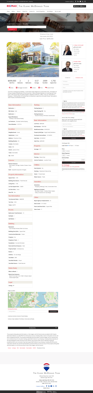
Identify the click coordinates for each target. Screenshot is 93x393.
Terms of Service (69, 113)
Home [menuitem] (8, 11)
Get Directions (53, 311)
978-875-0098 (78, 63)
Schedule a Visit (79, 77)
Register (77, 6)
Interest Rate (65, 157)
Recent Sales (77, 51)
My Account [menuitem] (58, 11)
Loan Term (64, 145)
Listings (14, 348)
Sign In (83, 6)
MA (18, 348)
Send (73, 110)
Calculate (73, 162)
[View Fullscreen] (10, 298)
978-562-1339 (46, 381)
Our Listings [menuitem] (49, 11)
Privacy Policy (82, 107)
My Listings (76, 49)
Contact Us (67, 77)
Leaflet (46, 307)
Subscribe (73, 138)
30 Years (71, 145)
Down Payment (66, 153)
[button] (12, 29)
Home (9, 348)
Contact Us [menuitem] (31, 11)
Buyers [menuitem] (18, 11)
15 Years (77, 145)
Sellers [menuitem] (13, 11)
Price (63, 149)
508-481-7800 (39, 381)
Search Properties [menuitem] (40, 11)
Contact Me (76, 53)
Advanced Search (65, 27)
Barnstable (22, 348)
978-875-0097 (78, 47)
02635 (34, 348)
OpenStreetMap (51, 307)
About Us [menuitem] (25, 11)
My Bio (75, 55)
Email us (31, 1)
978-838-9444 (54, 381)
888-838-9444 (24, 1)
